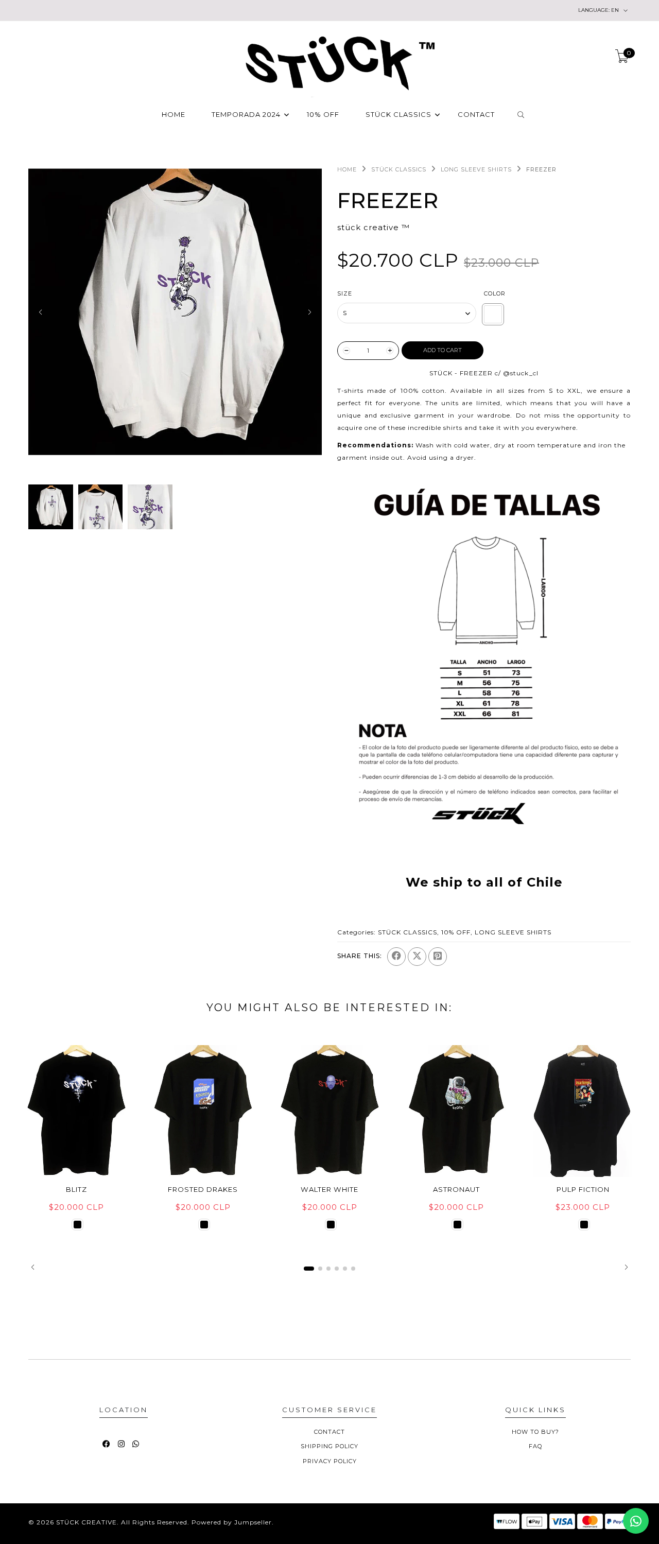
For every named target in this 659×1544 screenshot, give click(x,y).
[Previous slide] (40, 312)
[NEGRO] (77, 1224)
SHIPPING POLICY (329, 1446)
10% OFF (323, 114)
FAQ (535, 1446)
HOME (173, 114)
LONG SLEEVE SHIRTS (476, 169)
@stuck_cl (521, 373)
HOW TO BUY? (535, 1431)
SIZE (344, 293)
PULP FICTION (583, 1189)
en (599, 10)
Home (347, 169)
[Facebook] (396, 956)
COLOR (495, 293)
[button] (33, 1267)
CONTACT (476, 114)
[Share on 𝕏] (417, 956)
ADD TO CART (442, 350)
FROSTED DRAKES (203, 1189)
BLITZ (76, 1189)
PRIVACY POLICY (330, 1461)
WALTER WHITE (329, 1189)
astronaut (456, 1189)
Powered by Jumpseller (232, 1522)
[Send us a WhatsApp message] (636, 1521)
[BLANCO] (493, 314)
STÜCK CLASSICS (398, 114)
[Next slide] (310, 312)
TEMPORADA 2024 (246, 114)
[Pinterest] (437, 956)
